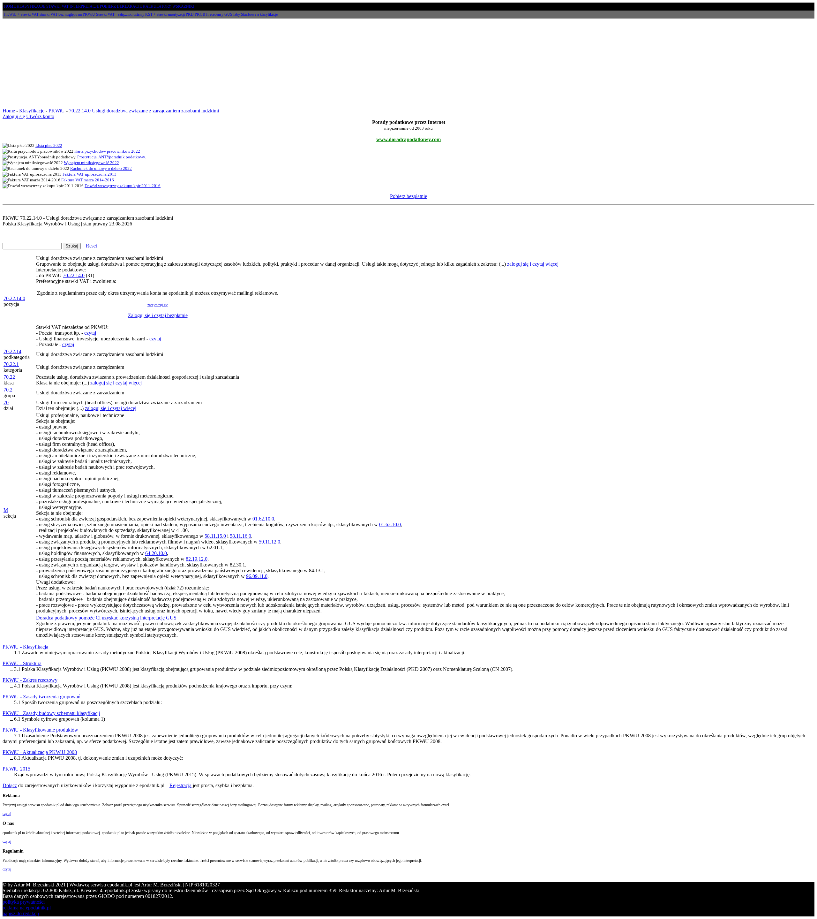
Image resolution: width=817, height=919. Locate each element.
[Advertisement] (408, 63)
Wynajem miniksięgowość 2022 (91, 162)
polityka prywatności (24, 902)
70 (6, 402)
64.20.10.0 (156, 553)
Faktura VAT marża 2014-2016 (87, 180)
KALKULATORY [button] (157, 6)
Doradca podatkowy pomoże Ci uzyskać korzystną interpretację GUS (106, 617)
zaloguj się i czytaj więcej (532, 264)
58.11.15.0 (215, 536)
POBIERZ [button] (108, 6)
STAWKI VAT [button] (57, 6)
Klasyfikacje (31, 110)
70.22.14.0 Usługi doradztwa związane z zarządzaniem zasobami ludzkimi (144, 110)
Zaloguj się (14, 116)
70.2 (8, 389)
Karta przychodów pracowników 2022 (107, 151)
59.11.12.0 (269, 541)
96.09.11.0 (256, 576)
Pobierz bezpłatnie (408, 196)
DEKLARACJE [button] (129, 6)
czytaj (90, 333)
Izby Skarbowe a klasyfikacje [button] (255, 14)
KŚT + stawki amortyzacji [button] (165, 14)
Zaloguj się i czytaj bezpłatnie (158, 315)
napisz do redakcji (21, 913)
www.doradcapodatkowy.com (408, 139)
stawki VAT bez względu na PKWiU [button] (67, 14)
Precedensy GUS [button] (219, 14)
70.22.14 (12, 351)
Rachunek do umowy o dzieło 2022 (101, 168)
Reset (91, 245)
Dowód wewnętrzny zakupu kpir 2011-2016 (123, 185)
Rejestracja (180, 785)
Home (9, 110)
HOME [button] (10, 6)
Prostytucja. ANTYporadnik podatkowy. (111, 157)
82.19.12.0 (196, 559)
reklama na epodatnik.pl (27, 907)
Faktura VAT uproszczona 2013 (89, 174)
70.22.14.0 (14, 298)
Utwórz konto (40, 116)
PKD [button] (190, 14)
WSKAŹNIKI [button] (183, 6)
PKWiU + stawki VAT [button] (21, 14)
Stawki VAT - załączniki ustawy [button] (120, 14)
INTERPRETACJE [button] (84, 6)
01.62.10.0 (263, 518)
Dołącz (10, 785)
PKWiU (57, 110)
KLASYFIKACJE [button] (31, 6)
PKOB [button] (200, 14)
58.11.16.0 (240, 536)
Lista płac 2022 (48, 145)
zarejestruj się (157, 305)
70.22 (9, 377)
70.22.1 (11, 364)
